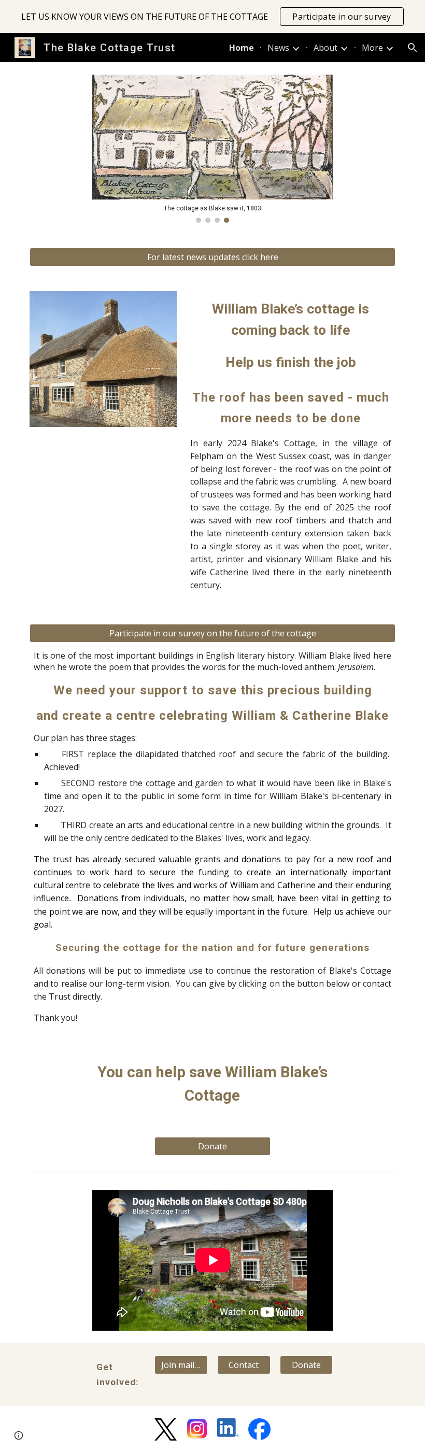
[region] (212, 16)
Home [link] (241, 47)
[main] (290, 336)
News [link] (278, 47)
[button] (412, 47)
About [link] (325, 47)
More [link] (372, 47)
